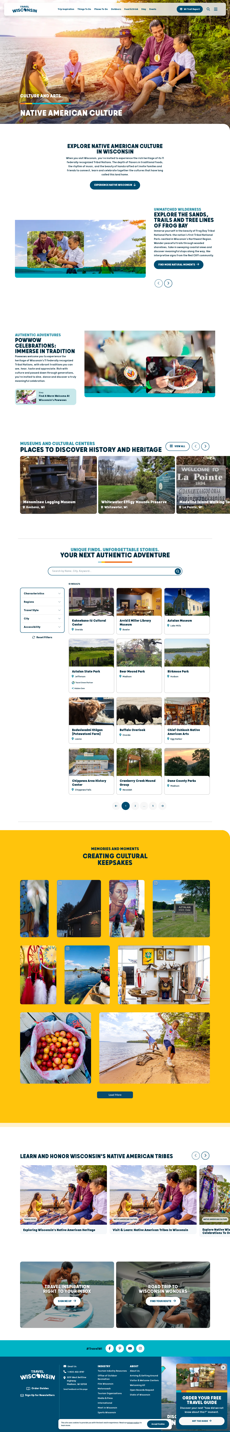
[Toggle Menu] (214, 9)
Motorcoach (104, 1388)
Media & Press (105, 1398)
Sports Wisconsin (107, 1412)
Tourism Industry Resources (112, 1371)
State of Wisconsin (140, 1394)
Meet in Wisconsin (107, 1407)
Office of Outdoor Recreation (107, 1377)
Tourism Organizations (110, 1393)
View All (179, 446)
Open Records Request (142, 1390)
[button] (190, 9)
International (105, 1403)
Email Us (72, 1366)
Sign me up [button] (65, 1301)
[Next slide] (168, 283)
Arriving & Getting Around (144, 1375)
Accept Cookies (158, 1424)
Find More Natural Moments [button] (177, 264)
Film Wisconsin (105, 1384)
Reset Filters (44, 637)
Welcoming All (137, 1385)
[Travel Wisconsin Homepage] (24, 9)
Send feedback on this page (76, 1389)
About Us (135, 1371)
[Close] (223, 1367)
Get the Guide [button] (200, 1421)
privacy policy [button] (133, 1423)
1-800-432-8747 (76, 1372)
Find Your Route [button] (161, 1301)
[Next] (162, 806)
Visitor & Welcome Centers (144, 1380)
